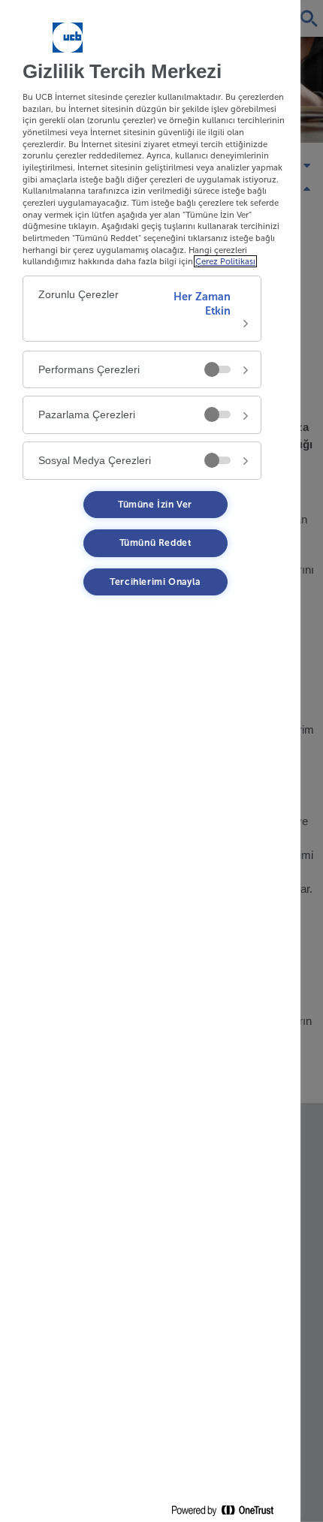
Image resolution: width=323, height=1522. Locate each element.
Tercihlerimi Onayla (155, 582)
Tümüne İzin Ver (155, 504)
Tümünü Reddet (155, 543)
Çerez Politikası (225, 261)
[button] (142, 308)
